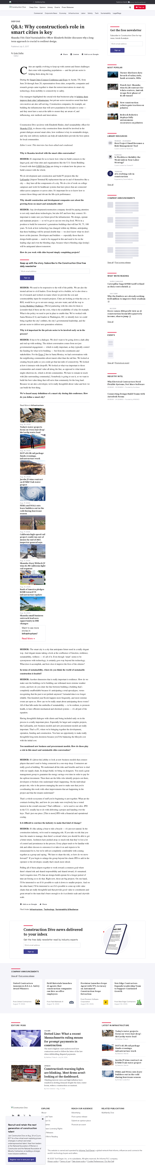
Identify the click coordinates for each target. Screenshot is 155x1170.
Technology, (49, 909)
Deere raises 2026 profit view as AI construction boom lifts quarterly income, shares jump (124, 314)
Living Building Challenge (31, 305)
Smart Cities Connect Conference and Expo (49, 79)
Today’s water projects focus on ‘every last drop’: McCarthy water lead (128, 1034)
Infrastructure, (36, 909)
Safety (90, 13)
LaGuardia (24, 179)
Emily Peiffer (19, 53)
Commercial (38, 13)
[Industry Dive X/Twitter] (24, 1115)
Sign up (141, 7)
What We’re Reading (49, 1136)
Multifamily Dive (40, 2)
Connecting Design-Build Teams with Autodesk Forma (126, 395)
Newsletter (45, 1124)
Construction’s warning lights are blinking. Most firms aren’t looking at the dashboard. (64, 1073)
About (43, 1112)
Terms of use (65, 1161)
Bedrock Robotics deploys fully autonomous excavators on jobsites (131, 118)
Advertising (75, 1112)
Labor (83, 13)
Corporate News (51, 13)
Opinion (42, 7)
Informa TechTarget (87, 1150)
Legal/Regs (117, 13)
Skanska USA (26, 128)
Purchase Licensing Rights (51, 1128)
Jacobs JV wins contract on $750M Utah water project (128, 1061)
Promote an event (122, 363)
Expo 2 (42, 354)
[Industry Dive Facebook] (18, 1115)
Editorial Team (47, 1116)
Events (57, 7)
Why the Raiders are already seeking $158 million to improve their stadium (126, 297)
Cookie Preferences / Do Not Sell (100, 1161)
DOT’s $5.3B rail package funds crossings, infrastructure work (127, 1048)
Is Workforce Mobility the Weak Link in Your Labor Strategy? (127, 160)
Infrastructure (74, 13)
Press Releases (68, 7)
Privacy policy (53, 1161)
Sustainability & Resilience (66, 909)
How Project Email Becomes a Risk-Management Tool (129, 144)
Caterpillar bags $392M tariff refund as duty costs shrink (125, 285)
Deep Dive (34, 7)
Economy (62, 13)
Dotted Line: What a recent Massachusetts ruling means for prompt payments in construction (63, 1039)
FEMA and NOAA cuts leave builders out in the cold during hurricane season (128, 1074)
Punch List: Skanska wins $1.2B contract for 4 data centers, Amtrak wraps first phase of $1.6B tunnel (131, 90)
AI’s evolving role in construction (124, 175)
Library (50, 7)
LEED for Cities (43, 166)
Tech (96, 13)
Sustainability (106, 13)
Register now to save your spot (22, 1159)
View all (110, 184)
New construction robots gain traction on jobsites (132, 105)
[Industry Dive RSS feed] (30, 1115)
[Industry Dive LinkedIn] (13, 1115)
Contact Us (45, 1120)
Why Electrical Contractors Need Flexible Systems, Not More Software (126, 383)
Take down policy (79, 1161)
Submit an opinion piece (81, 1120)
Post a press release (123, 262)
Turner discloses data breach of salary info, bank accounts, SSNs (131, 75)
